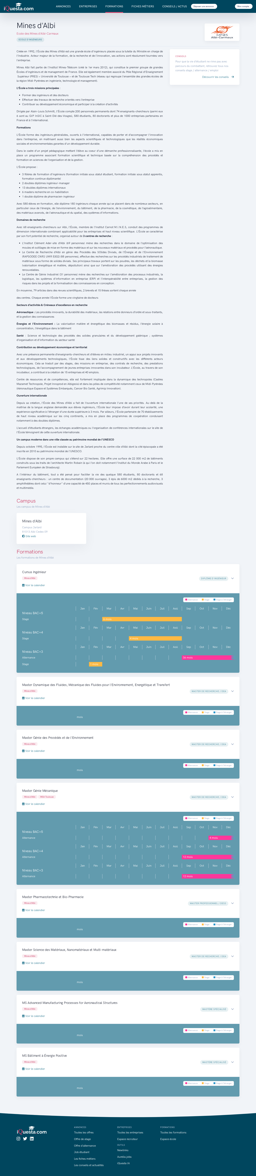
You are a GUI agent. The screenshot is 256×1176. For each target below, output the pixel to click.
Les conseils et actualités (89, 1165)
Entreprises (88, 6)
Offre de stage (82, 1139)
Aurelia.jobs (124, 1156)
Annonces (63, 6)
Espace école (168, 1139)
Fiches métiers (142, 6)
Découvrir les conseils (215, 77)
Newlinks (122, 1150)
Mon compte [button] (243, 6)
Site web (30, 536)
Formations (114, 6)
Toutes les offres (84, 1132)
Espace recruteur (127, 1139)
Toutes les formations (173, 1132)
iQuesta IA (123, 1163)
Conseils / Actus (174, 6)
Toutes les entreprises (130, 1132)
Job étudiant (81, 1152)
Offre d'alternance (85, 1145)
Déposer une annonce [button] (203, 6)
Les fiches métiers (84, 1158)
